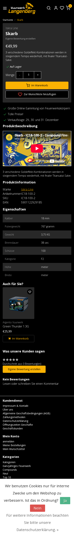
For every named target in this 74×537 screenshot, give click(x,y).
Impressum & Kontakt (15, 405)
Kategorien (9, 462)
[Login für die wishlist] (30, 291)
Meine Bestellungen (14, 445)
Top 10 (7, 477)
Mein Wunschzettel (14, 449)
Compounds (10, 469)
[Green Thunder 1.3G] (18, 303)
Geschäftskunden (13, 428)
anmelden (8, 441)
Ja (65, 500)
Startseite (8, 19)
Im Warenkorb (39, 85)
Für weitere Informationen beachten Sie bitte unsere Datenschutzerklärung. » (37, 522)
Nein (37, 508)
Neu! (5, 473)
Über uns (8, 409)
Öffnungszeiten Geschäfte (18, 424)
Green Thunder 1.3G (16, 326)
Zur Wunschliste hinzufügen (39, 94)
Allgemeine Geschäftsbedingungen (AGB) (26, 413)
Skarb (20, 19)
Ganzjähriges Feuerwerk (17, 466)
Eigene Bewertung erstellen (21, 38)
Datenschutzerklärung (15, 421)
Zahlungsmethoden (14, 417)
